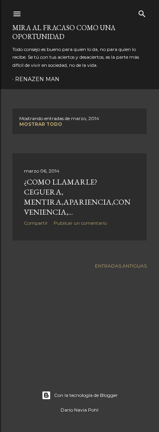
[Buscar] (142, 12)
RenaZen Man (37, 79)
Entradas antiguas (121, 266)
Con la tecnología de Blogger (86, 395)
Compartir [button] (36, 223)
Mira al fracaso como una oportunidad (63, 32)
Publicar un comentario (80, 223)
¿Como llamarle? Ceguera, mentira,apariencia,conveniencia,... (77, 197)
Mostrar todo (40, 124)
